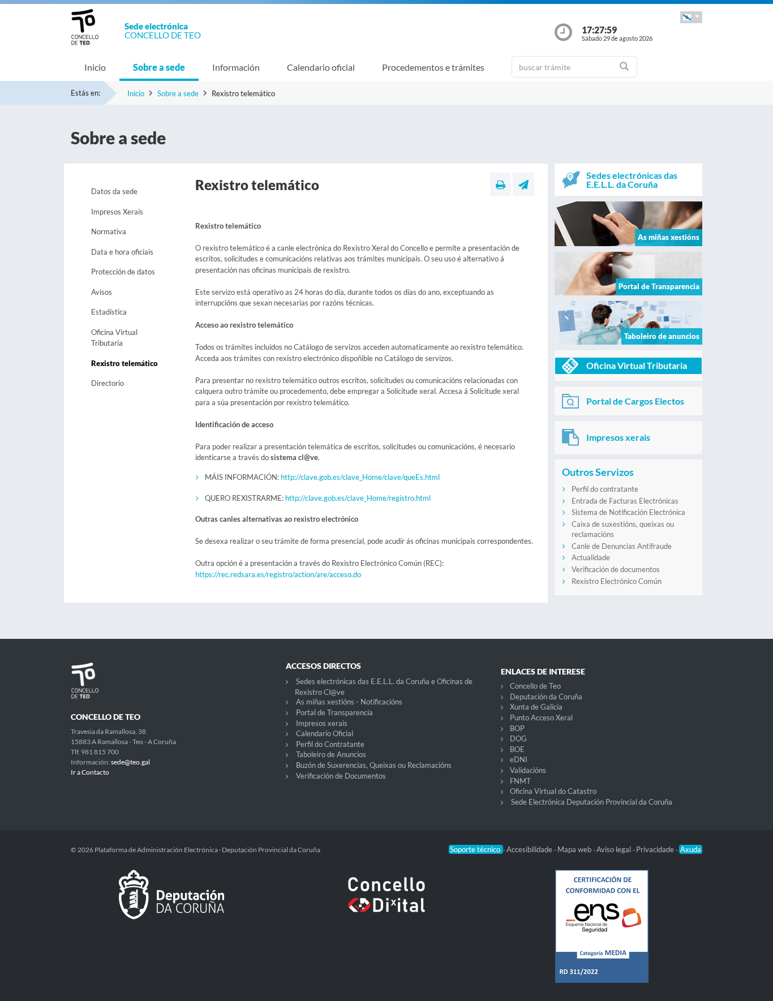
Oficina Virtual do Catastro (553, 791)
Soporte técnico (476, 849)
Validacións (528, 770)
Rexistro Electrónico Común (617, 581)
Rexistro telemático (124, 363)
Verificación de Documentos (341, 775)
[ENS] (601, 935)
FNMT (520, 780)
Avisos (101, 292)
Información (236, 67)
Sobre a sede (159, 67)
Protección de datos (123, 271)
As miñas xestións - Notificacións (349, 701)
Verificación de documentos (616, 569)
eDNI (518, 759)
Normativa (108, 231)
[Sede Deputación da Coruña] (171, 904)
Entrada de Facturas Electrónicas (625, 500)
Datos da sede (114, 191)
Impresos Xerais (117, 211)
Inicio (95, 67)
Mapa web (575, 849)
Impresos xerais (321, 723)
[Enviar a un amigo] (523, 184)
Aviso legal (614, 849)
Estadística (109, 311)
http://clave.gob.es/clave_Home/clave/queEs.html (360, 477)
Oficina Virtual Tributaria (114, 338)
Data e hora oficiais (122, 251)
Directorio (107, 383)
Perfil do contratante (605, 488)
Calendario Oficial (324, 733)
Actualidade (591, 557)
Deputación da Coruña (546, 696)
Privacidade (656, 849)
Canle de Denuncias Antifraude (622, 546)
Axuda (690, 849)
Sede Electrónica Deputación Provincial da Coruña (591, 801)
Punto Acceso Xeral (541, 717)
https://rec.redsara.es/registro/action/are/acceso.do (278, 574)
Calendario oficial (321, 67)
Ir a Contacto (90, 772)
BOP (517, 728)
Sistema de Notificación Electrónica (628, 512)
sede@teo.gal (130, 762)
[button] (691, 17)
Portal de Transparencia (334, 712)
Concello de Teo (535, 685)
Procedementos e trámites (433, 67)
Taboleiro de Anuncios (331, 754)
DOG (518, 738)
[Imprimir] (500, 184)
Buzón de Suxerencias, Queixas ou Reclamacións (374, 765)
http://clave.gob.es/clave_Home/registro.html (358, 497)
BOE (517, 749)
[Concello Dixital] (386, 904)
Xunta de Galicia (536, 706)
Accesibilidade (530, 849)
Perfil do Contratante (330, 744)
